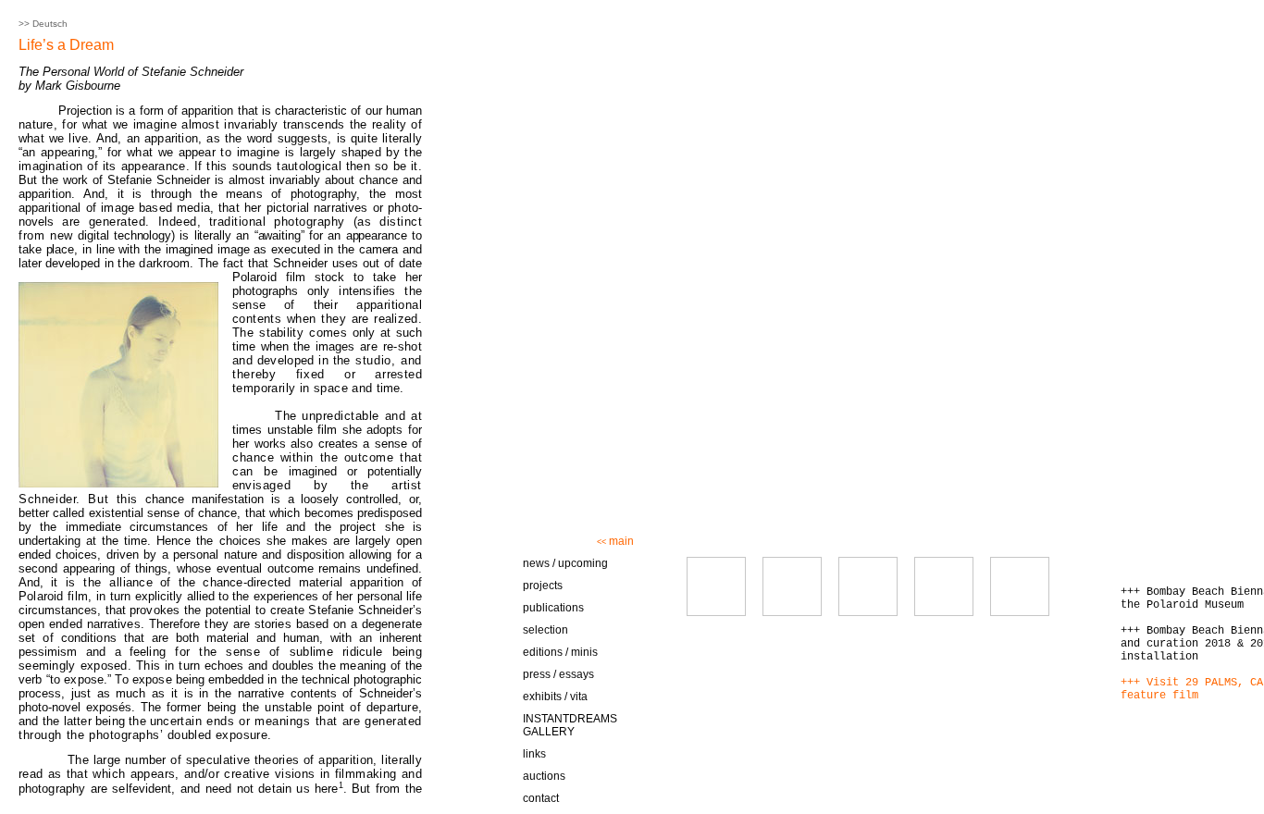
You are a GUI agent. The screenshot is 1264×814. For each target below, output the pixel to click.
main (615, 541)
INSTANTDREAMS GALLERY (570, 725)
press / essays (558, 674)
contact (541, 798)
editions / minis (560, 652)
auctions (544, 776)
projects (543, 585)
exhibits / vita (555, 696)
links (534, 753)
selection (545, 629)
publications (553, 607)
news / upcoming (565, 563)
